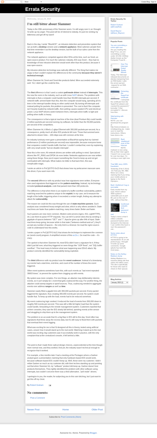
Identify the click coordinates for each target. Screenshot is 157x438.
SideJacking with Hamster (117, 117)
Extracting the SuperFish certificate (125, 94)
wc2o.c (76, 235)
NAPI (74, 95)
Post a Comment (37, 398)
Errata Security (42, 9)
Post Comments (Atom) (71, 417)
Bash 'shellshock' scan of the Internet (125, 142)
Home (65, 409)
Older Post (97, 409)
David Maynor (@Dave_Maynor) (117, 32)
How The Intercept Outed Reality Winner (124, 68)
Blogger (93, 433)
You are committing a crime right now (119, 46)
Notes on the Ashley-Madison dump (119, 255)
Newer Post (33, 409)
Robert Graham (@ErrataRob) (117, 26)
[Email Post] (50, 385)
